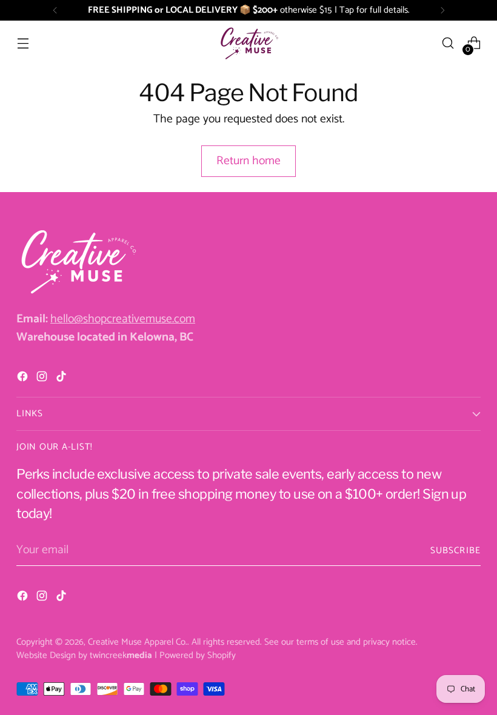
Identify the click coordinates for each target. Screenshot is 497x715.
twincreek (121, 655)
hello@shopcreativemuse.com (122, 319)
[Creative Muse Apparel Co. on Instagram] (43, 379)
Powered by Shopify (197, 655)
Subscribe (455, 550)
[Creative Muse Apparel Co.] (248, 43)
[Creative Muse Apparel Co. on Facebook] (23, 379)
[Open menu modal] (22, 43)
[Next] (442, 10)
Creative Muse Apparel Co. (137, 642)
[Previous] (55, 10)
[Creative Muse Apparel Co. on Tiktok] (62, 379)
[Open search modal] (448, 43)
